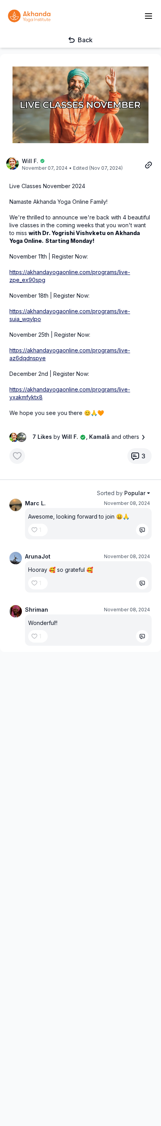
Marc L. (35, 503)
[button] (80, 104)
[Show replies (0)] (142, 530)
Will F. (30, 161)
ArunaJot (37, 556)
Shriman (36, 609)
